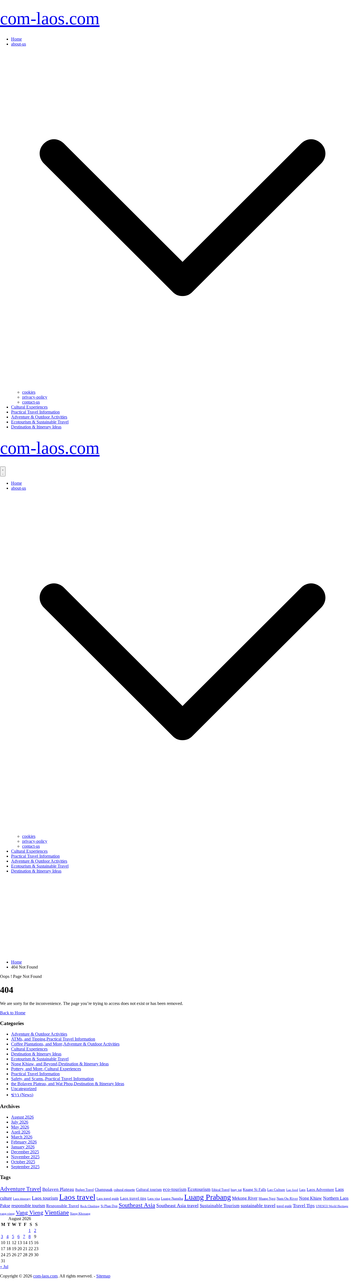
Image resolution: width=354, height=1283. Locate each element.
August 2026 (22, 1117)
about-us (18, 44)
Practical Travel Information (35, 412)
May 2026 (20, 1127)
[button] (182, 387)
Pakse (5, 1205)
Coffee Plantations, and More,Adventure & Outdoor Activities (65, 1044)
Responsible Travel (62, 1206)
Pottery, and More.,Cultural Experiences (46, 1068)
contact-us (31, 402)
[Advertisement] (177, 916)
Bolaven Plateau (58, 1189)
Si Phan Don (109, 1206)
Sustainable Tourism (220, 1205)
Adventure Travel (20, 1189)
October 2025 (23, 1161)
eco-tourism (174, 1189)
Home (16, 39)
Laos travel (77, 1197)
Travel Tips (304, 1205)
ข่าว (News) (22, 1094)
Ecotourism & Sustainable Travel (40, 422)
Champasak (104, 1189)
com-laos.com (50, 18)
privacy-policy (34, 397)
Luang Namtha (172, 1198)
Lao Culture (276, 1190)
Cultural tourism (149, 1189)
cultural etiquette (124, 1190)
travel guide (284, 1206)
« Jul (4, 1266)
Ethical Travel (221, 1190)
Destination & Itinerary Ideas (36, 427)
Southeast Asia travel (177, 1205)
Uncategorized (24, 1088)
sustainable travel (258, 1205)
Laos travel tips (133, 1198)
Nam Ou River (287, 1199)
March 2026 (21, 1137)
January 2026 (23, 1147)
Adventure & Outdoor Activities (39, 417)
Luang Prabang (207, 1197)
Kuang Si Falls (254, 1190)
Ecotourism (199, 1189)
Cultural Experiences (29, 407)
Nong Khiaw (310, 1198)
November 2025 (25, 1156)
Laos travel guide (108, 1199)
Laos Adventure (320, 1189)
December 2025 (25, 1151)
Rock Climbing (90, 1206)
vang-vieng (7, 1213)
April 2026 (20, 1132)
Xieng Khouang (80, 1213)
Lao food (292, 1189)
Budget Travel (84, 1190)
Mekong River (244, 1198)
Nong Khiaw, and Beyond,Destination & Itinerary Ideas (60, 1063)
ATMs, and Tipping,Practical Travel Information (53, 1039)
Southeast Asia (137, 1205)
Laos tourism (45, 1198)
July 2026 (19, 1122)
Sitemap (103, 1276)
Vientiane (57, 1212)
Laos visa (153, 1199)
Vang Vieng (29, 1212)
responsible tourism (28, 1205)
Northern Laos (335, 1198)
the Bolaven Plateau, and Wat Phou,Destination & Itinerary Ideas (67, 1083)
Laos (302, 1190)
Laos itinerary (22, 1198)
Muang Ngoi (267, 1199)
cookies (28, 392)
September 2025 (25, 1166)
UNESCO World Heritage (332, 1206)
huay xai (236, 1190)
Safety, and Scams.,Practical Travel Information (52, 1078)
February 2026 (24, 1142)
